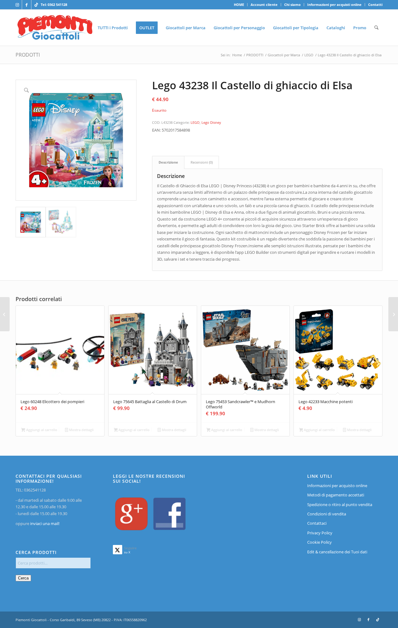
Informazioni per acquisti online (334, 4)
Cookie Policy (319, 542)
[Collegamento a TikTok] (36, 4)
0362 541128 (57, 4)
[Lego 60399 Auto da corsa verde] (393, 314)
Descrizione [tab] (168, 162)
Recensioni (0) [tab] (202, 162)
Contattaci (316, 523)
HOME (239, 4)
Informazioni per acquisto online (337, 485)
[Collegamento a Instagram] (17, 4)
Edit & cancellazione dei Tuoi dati (337, 552)
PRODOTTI (28, 54)
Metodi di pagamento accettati (335, 495)
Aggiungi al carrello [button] (41, 429)
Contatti (375, 4)
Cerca (23, 578)
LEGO (195, 122)
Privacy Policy (319, 533)
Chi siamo (292, 4)
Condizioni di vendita (326, 514)
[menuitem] (239, 4)
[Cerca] (376, 28)
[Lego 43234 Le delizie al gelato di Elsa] (5, 314)
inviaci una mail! (44, 523)
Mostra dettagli (81, 429)
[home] (55, 28)
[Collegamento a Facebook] (26, 4)
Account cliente (264, 4)
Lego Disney (211, 122)
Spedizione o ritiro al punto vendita (339, 504)
